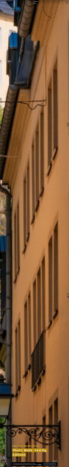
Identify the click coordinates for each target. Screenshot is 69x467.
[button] (4, 2)
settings (40, 464)
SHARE (55, 461)
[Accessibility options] (66, 2)
